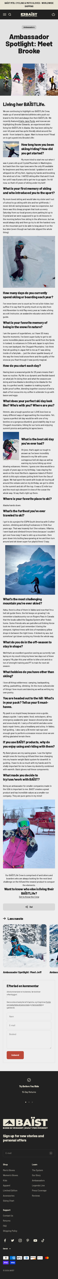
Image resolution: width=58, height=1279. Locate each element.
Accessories (8, 1195)
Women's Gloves (10, 1175)
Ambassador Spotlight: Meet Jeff (22, 972)
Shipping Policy (10, 1231)
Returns (6, 1220)
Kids (5, 1180)
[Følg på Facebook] (5, 1240)
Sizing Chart (8, 1200)
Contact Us (8, 1215)
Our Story (36, 1175)
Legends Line (38, 1185)
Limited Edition (10, 1190)
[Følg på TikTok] (43, 1240)
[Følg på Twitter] (13, 1240)
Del (31, 907)
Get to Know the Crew (29, 897)
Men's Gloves (9, 1170)
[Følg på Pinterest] (28, 1240)
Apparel (6, 1185)
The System (37, 1170)
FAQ (5, 1226)
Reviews (36, 1195)
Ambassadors (29, 27)
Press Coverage (39, 1190)
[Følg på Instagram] (20, 1240)
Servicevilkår (37, 1005)
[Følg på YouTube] (35, 1240)
